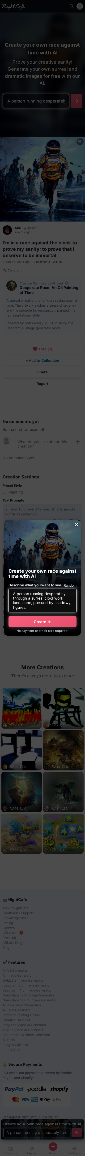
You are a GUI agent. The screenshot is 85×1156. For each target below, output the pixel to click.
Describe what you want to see (34, 585)
